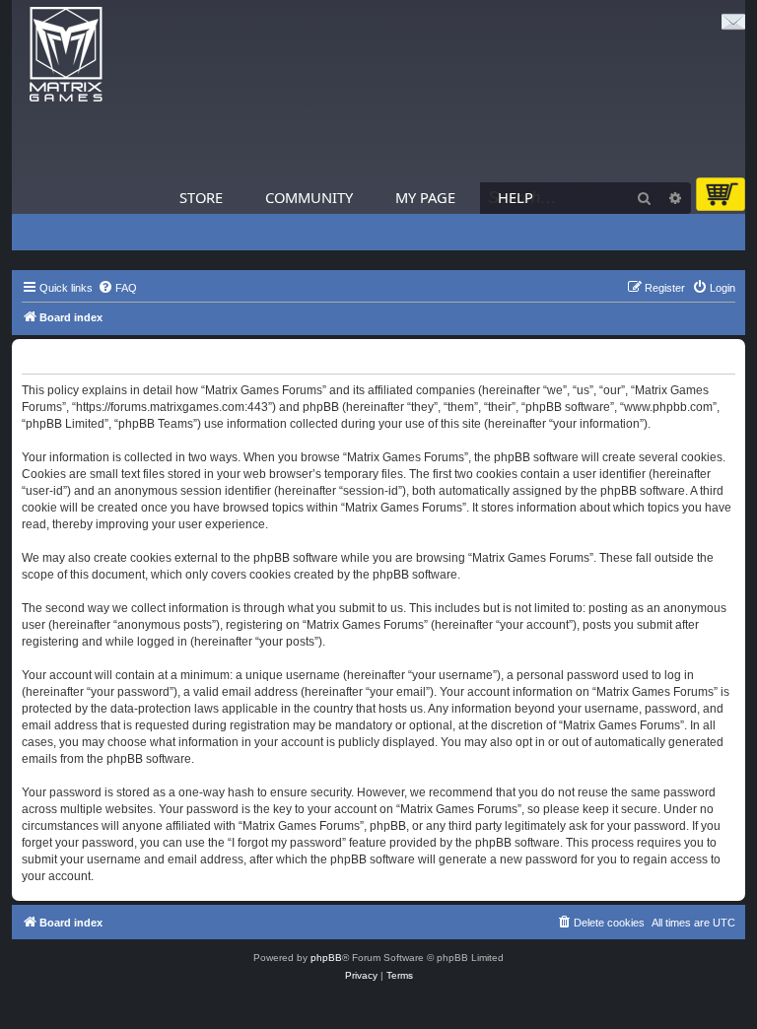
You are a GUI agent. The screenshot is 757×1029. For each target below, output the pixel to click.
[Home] (66, 54)
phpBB (326, 957)
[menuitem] (117, 288)
